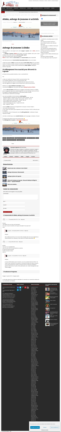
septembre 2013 (34, 395)
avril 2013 (32, 401)
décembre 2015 (34, 361)
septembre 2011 (34, 417)
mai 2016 (32, 355)
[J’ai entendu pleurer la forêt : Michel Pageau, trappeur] (47, 313)
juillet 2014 (33, 383)
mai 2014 (32, 385)
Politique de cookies (44, 429)
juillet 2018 (33, 324)
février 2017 (33, 345)
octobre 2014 (33, 379)
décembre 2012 (34, 405)
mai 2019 (32, 313)
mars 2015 (33, 373)
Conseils (29, 8)
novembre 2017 (34, 334)
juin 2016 (32, 354)
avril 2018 (32, 328)
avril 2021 (32, 298)
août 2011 (33, 419)
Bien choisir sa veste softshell (8, 307)
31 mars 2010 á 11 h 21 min (17, 255)
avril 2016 (32, 356)
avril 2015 (32, 371)
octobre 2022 (33, 292)
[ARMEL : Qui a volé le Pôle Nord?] (47, 317)
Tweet (12, 44)
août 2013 (33, 396)
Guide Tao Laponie (53, 304)
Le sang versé (52, 308)
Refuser (44, 427)
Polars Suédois (53, 300)
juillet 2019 (33, 310)
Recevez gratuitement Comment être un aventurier (54, 324)
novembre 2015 (34, 363)
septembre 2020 (34, 304)
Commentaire (5, 193)
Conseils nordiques (54, 0)
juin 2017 (32, 340)
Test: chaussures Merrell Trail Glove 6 (48, 41)
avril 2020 (32, 305)
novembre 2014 (34, 378)
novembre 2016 (34, 348)
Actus (3, 8)
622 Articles (23, 147)
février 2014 (33, 389)
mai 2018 (32, 327)
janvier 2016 (33, 360)
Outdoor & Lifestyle (38, 8)
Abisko (15, 53)
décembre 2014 (34, 376)
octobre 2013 (33, 394)
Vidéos (52, 8)
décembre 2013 (34, 391)
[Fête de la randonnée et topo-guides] (47, 298)
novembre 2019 (34, 309)
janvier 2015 (33, 375)
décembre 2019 (34, 308)
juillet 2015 (33, 368)
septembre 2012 (34, 409)
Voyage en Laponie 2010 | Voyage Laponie (11, 276)
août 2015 (33, 366)
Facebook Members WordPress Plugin (47, 33)
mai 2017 (32, 341)
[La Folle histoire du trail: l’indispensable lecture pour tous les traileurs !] (47, 290)
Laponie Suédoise (22, 22)
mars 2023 (33, 289)
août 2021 (33, 297)
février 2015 (33, 374)
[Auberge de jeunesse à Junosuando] (5, 173)
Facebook (16, 156)
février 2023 (33, 290)
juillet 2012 (33, 410)
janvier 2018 (33, 331)
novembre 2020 (34, 303)
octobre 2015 (33, 364)
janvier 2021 (33, 300)
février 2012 (33, 416)
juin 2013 (32, 399)
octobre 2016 (33, 349)
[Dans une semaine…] (5, 185)
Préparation (23, 8)
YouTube (33, 156)
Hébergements (17, 14)
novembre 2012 (34, 406)
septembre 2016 (34, 350)
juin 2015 (32, 369)
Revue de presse (36, 0)
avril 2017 (32, 343)
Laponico (15, 22)
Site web (11, 156)
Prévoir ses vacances (45, 52)
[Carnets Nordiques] (30, 3)
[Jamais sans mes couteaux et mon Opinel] (5, 169)
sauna (4, 139)
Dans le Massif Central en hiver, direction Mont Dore (21, 12)
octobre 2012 (33, 407)
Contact (45, 0)
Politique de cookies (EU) (8, 10)
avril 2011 (32, 420)
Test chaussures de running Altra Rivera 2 (49, 48)
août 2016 (33, 351)
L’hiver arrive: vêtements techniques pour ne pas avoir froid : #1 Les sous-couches (9, 296)
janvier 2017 (33, 346)
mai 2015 (32, 370)
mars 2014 (33, 388)
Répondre (22, 219)
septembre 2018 (34, 322)
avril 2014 (32, 386)
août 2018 (33, 323)
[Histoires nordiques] (47, 321)
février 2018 (33, 330)
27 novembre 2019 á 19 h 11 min (14, 219)
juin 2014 (32, 384)
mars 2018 (33, 329)
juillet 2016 (33, 353)
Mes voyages (9, 8)
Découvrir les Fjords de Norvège (47, 56)
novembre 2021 (34, 294)
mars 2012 (33, 415)
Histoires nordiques (53, 319)
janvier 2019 (33, 317)
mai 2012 (32, 412)
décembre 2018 (34, 318)
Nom (4, 201)
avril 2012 (32, 414)
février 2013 (33, 402)
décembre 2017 (34, 333)
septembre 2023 (34, 287)
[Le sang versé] (47, 310)
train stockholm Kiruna (11, 139)
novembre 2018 (34, 319)
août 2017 (33, 338)
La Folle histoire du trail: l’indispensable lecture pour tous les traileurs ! (54, 290)
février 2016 (33, 359)
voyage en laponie (20, 139)
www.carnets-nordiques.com (22, 120)
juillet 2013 (33, 397)
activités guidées (10, 138)
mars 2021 (33, 299)
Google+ (27, 156)
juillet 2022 (33, 293)
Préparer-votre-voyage (10, 14)
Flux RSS (49, 0)
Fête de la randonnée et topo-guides (54, 297)
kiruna (37, 138)
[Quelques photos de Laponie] (5, 177)
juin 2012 (32, 411)
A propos (30, 0)
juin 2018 (32, 325)
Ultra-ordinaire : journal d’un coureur (53, 293)
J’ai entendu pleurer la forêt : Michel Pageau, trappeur (54, 312)
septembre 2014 (34, 380)
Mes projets (47, 8)
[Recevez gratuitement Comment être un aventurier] (47, 325)
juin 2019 (32, 312)
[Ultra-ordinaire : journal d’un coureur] (47, 294)
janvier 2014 (33, 390)
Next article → (36, 160)
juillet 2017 (33, 339)
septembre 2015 (34, 365)
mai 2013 (32, 400)
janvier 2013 (33, 404)
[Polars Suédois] (47, 302)
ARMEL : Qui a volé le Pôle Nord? (53, 316)
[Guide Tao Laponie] (47, 306)
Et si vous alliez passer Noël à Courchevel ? (49, 57)
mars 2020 (33, 307)
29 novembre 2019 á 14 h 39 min (18, 230)
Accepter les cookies (35, 427)
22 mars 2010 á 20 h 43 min (13, 241)
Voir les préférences (54, 427)
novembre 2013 (34, 392)
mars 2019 (33, 315)
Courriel (4, 204)
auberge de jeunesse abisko (20, 138)
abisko (4, 138)
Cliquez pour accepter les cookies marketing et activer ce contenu (49, 24)
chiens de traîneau (30, 138)
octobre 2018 (33, 320)
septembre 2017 (34, 336)
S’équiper (16, 8)
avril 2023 (32, 288)
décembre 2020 (34, 302)
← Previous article (7, 160)
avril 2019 (32, 314)
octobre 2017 (33, 335)
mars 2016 (33, 358)
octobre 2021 (33, 295)
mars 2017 (33, 344)
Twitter (22, 156)
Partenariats (41, 0)
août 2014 (33, 381)
